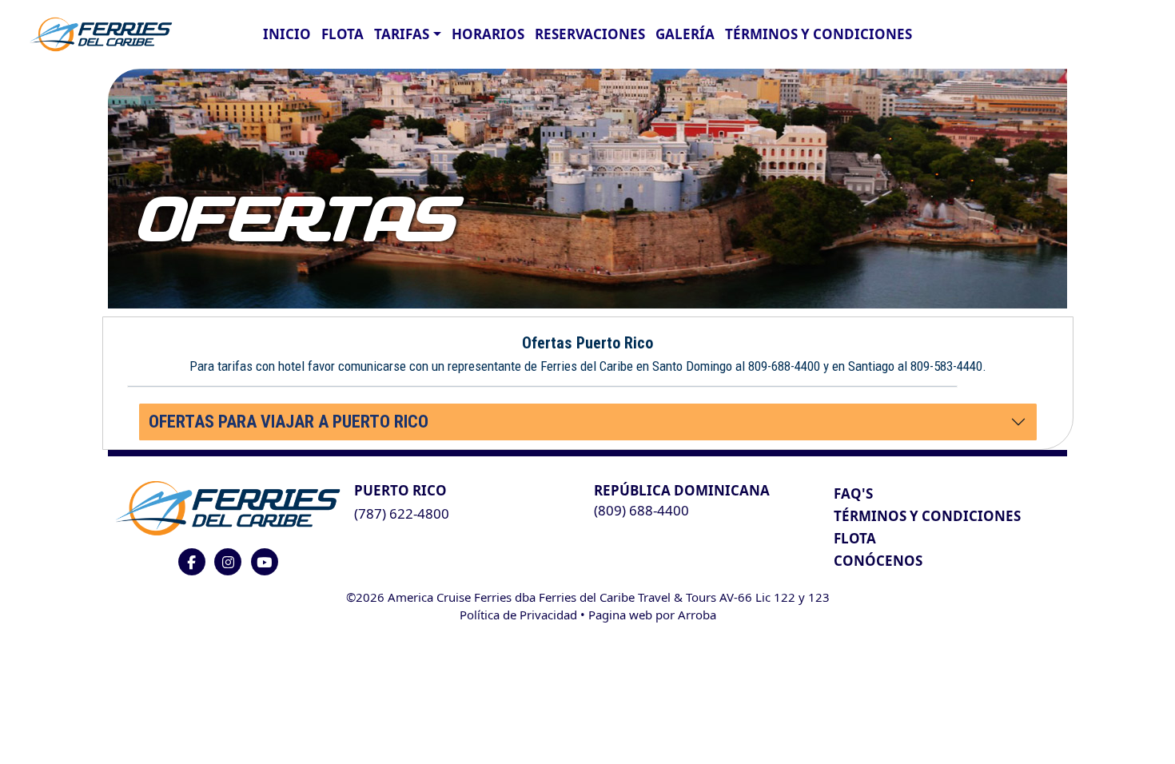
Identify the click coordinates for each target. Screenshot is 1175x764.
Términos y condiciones (818, 34)
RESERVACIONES (590, 34)
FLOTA (342, 34)
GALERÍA (685, 34)
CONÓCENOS (878, 560)
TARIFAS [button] (401, 34)
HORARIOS (488, 34)
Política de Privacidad (518, 615)
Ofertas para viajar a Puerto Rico (288, 422)
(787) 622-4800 (401, 513)
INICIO (287, 34)
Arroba (697, 615)
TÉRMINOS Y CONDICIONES (927, 516)
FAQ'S (853, 493)
